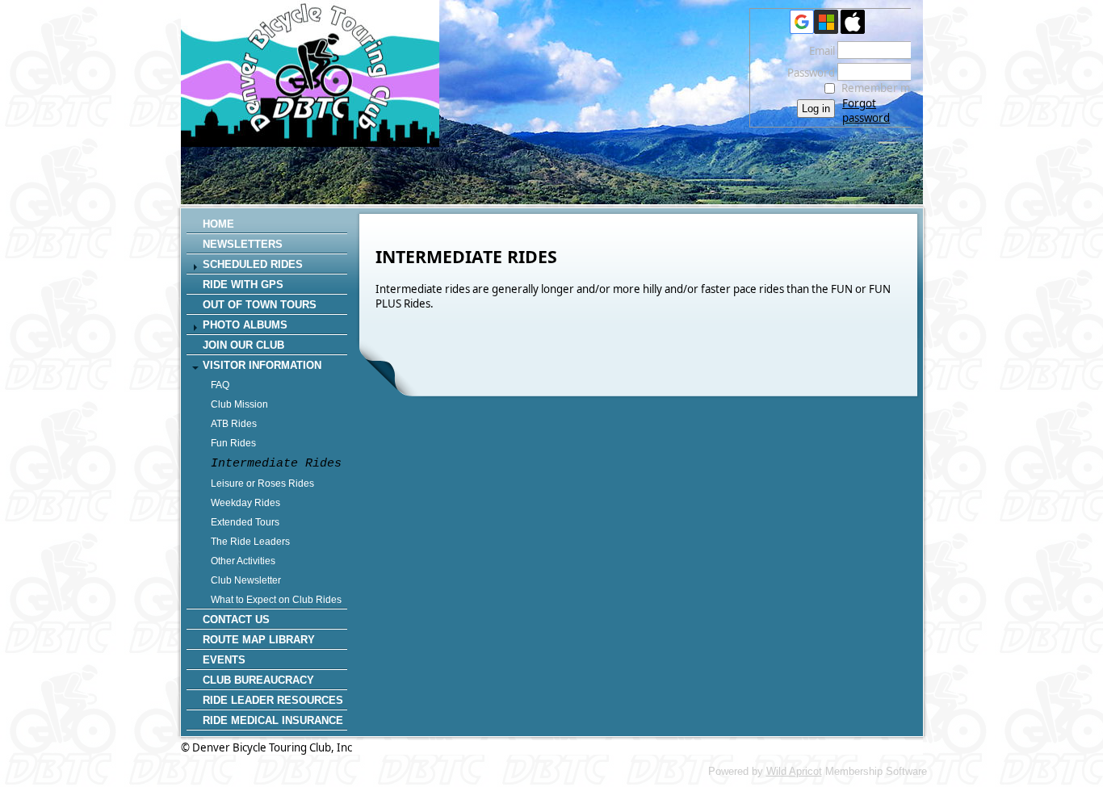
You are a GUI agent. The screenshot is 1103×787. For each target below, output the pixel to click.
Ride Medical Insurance (273, 720)
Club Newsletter (246, 580)
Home (218, 224)
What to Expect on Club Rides (276, 599)
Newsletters (243, 244)
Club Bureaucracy (258, 680)
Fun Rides (233, 443)
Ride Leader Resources (273, 700)
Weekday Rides (245, 503)
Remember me (878, 88)
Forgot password (866, 110)
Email (818, 51)
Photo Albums (245, 325)
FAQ (220, 385)
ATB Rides (234, 423)
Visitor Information (262, 365)
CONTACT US (236, 619)
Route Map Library (259, 640)
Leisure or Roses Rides (262, 483)
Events (224, 660)
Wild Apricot (794, 771)
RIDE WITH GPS (243, 284)
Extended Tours (245, 522)
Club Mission (239, 404)
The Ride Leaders (250, 541)
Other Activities (243, 561)
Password (807, 72)
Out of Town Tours (260, 305)
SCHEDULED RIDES (253, 264)
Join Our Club (243, 345)
